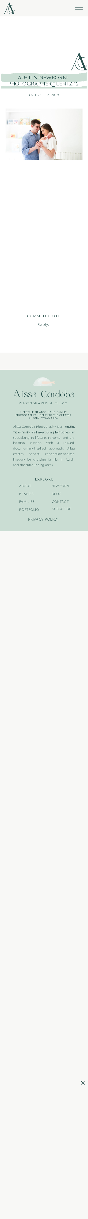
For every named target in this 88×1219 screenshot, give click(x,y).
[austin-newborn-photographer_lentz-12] (44, 44)
